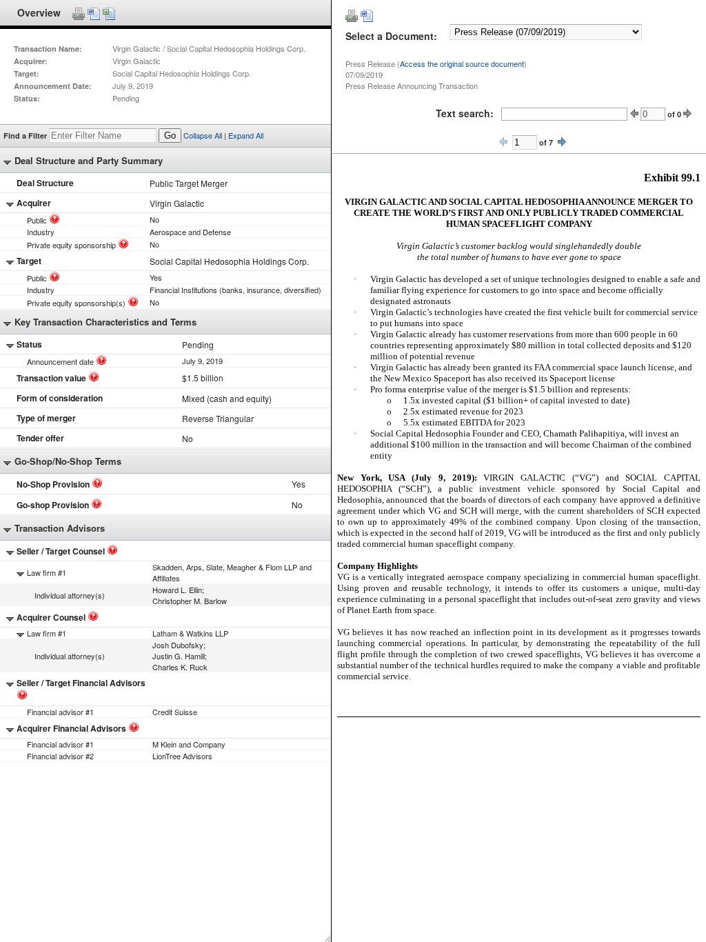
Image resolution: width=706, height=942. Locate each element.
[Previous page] (503, 141)
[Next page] (562, 141)
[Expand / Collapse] (7, 163)
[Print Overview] (78, 14)
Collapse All (202, 135)
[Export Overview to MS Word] (94, 14)
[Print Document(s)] (351, 16)
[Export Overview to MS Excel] (109, 14)
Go (170, 135)
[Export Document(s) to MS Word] (367, 16)
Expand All (245, 135)
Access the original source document (462, 63)
